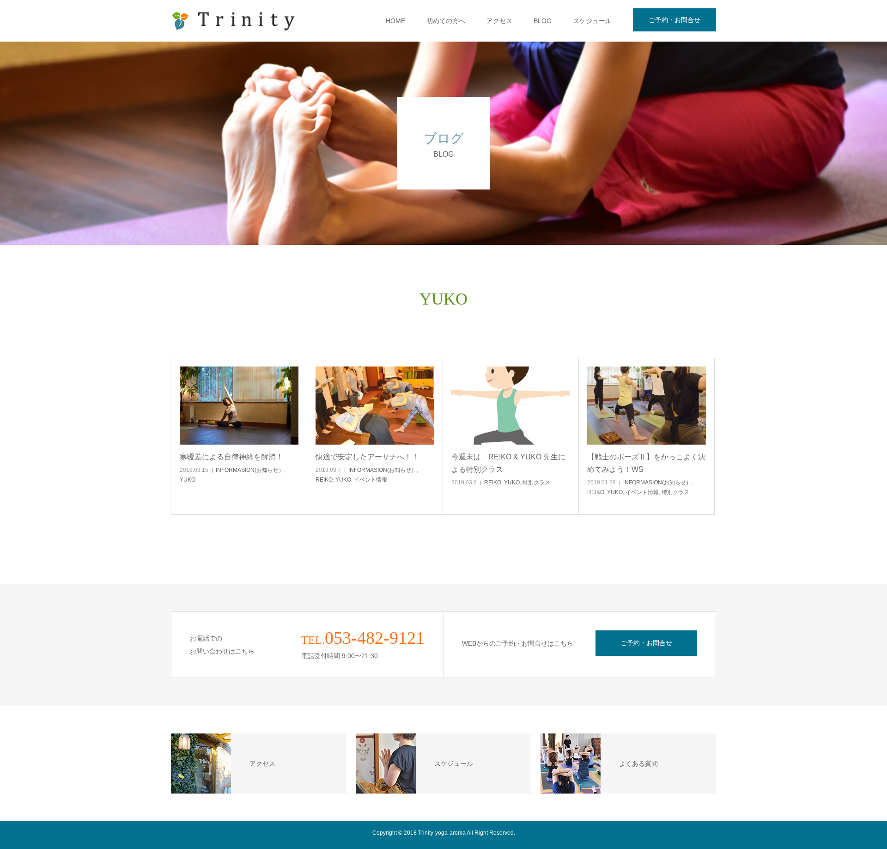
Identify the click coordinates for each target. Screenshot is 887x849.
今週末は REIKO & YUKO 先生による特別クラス (508, 463)
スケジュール (592, 20)
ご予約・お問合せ (674, 20)
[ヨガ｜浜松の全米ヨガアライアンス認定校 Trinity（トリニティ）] (233, 21)
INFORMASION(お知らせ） (250, 470)
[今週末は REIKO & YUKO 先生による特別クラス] (510, 405)
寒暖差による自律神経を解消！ (231, 457)
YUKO (187, 479)
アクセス (499, 20)
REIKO (324, 479)
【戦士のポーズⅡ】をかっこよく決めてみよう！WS (646, 463)
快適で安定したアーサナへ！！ (367, 457)
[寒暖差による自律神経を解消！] (239, 405)
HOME (395, 20)
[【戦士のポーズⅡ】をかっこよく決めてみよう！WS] (646, 405)
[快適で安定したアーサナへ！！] (375, 405)
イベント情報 (370, 479)
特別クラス (536, 482)
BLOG (543, 20)
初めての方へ (445, 20)
